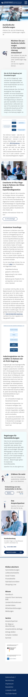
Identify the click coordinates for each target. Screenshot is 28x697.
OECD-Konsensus (15, 143)
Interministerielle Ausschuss (14, 314)
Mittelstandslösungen (13, 608)
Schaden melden (11, 635)
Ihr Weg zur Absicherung (9, 625)
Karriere (8, 638)
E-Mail (10, 264)
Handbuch (9, 595)
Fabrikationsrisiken (12, 582)
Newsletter (9, 687)
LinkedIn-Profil (10, 690)
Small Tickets (10, 576)
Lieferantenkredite (12, 573)
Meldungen (9, 611)
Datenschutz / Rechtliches (10, 678)
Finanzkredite (10, 579)
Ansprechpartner (11, 621)
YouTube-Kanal (11, 694)
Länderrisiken (10, 605)
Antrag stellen (10, 632)
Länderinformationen (13, 602)
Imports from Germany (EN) (13, 598)
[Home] (12, 2)
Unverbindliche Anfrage (13, 629)
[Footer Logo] (14, 652)
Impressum (9, 684)
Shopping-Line (10, 585)
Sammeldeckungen (12, 570)
